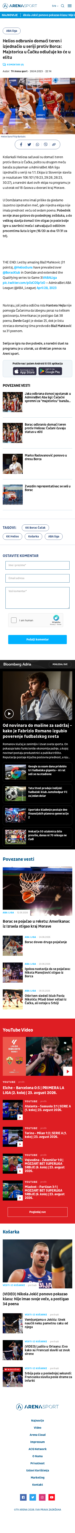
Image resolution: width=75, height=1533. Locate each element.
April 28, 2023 (47, 288)
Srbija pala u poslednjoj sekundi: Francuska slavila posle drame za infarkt (48, 1377)
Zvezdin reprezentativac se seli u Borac (48, 488)
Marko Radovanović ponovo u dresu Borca (46, 457)
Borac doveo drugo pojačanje (46, 942)
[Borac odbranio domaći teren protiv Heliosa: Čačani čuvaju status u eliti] (13, 433)
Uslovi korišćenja (37, 1470)
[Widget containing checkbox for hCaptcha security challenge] (35, 620)
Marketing (37, 1477)
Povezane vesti (16, 385)
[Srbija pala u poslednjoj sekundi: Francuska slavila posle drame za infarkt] (13, 1377)
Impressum (37, 1442)
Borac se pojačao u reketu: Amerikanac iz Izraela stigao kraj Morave (36, 924)
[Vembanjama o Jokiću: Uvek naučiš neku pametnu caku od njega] (13, 1323)
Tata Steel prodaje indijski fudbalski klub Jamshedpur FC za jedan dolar (48, 792)
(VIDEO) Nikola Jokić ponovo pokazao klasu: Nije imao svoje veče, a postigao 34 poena (36, 1299)
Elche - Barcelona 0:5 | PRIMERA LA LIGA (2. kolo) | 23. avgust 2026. (33, 1090)
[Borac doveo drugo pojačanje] (13, 946)
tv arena (22, 1509)
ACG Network (38, 1449)
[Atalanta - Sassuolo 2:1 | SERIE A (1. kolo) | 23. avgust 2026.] (13, 1110)
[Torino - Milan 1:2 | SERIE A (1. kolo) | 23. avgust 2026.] (13, 1137)
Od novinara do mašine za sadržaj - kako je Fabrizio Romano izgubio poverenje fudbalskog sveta (37, 731)
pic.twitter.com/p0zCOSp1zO (24, 283)
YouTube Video (18, 1030)
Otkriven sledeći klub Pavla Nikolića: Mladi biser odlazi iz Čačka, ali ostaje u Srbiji (45, 999)
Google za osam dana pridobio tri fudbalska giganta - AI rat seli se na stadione (47, 770)
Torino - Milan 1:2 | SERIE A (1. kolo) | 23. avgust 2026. (46, 1135)
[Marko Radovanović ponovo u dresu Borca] (13, 464)
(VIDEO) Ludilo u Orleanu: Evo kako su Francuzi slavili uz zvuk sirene (47, 1350)
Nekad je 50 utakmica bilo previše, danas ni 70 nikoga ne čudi (47, 835)
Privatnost (37, 1463)
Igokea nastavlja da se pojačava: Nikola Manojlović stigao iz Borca (47, 972)
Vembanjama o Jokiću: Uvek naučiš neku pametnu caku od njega (46, 1323)
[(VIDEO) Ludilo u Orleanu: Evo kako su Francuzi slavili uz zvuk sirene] (13, 1350)
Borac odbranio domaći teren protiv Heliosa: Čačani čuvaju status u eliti (45, 428)
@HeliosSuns (23, 267)
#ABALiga (50, 278)
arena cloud (38, 1435)
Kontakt (37, 1485)
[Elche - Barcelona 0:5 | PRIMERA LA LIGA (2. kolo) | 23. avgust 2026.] (37, 1056)
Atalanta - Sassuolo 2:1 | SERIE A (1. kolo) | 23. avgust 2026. (48, 1108)
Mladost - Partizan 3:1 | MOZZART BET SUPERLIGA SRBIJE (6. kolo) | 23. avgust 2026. (44, 1192)
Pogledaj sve (60, 664)
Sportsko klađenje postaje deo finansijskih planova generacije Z (48, 813)
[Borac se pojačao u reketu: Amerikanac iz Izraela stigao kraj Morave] (37, 891)
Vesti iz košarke (14, 1285)
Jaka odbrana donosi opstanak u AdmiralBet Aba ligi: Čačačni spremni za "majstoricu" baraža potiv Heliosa (48, 397)
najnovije (37, 1420)
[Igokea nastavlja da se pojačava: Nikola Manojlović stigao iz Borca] (13, 973)
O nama (37, 1456)
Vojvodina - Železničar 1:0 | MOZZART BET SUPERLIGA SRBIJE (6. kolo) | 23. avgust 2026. (44, 1165)
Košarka (33, 536)
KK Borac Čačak (35, 528)
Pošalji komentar (37, 639)
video (37, 1428)
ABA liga (11, 31)
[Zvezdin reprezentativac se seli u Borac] (13, 495)
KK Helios (12, 536)
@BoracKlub (11, 273)
